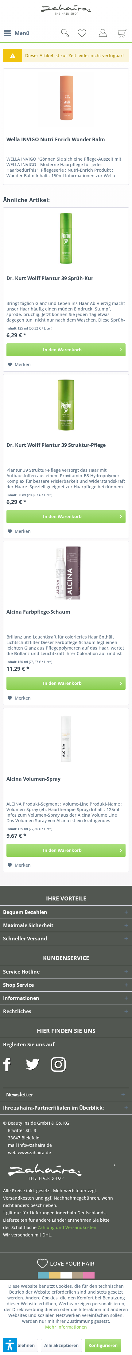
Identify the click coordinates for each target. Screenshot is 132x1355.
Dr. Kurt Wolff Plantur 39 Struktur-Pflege (56, 445)
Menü (22, 33)
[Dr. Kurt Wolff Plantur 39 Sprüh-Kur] (66, 238)
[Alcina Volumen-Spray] (66, 739)
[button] (10, 1345)
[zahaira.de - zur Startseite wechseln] (66, 13)
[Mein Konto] (104, 34)
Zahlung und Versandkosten (67, 1227)
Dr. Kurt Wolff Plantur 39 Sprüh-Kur (49, 278)
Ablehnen (24, 1345)
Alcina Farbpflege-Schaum (38, 612)
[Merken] (92, 33)
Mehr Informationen (66, 1327)
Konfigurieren (103, 1345)
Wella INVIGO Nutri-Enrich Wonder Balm (55, 139)
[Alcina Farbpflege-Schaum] (66, 571)
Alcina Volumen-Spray (33, 779)
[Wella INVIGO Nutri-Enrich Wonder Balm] (66, 99)
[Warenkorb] (120, 33)
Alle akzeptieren (61, 1345)
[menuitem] (16, 33)
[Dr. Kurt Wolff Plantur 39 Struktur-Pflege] (66, 405)
